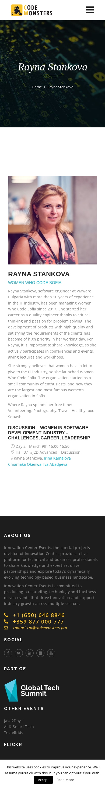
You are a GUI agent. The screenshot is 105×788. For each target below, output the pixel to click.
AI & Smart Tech (19, 726)
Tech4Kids (13, 732)
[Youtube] (51, 653)
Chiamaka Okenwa (24, 464)
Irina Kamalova (57, 458)
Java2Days (13, 720)
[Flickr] (40, 653)
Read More (65, 779)
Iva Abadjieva (55, 464)
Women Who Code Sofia (34, 282)
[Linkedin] (30, 653)
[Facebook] (8, 653)
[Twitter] (19, 653)
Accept (43, 779)
